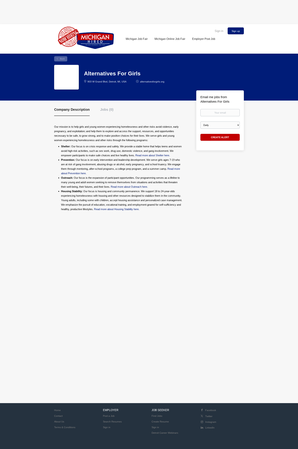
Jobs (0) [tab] (106, 109)
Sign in (219, 30)
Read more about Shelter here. (152, 155)
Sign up (236, 31)
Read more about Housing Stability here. (116, 209)
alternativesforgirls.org (152, 81)
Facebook (210, 410)
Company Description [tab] (72, 109)
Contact (58, 416)
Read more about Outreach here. (129, 186)
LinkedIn (210, 427)
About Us (59, 421)
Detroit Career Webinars (165, 432)
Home (57, 410)
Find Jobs (157, 416)
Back (62, 59)
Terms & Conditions (64, 427)
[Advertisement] (149, 11)
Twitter (208, 416)
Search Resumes (112, 421)
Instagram (210, 422)
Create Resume (160, 421)
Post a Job (109, 416)
